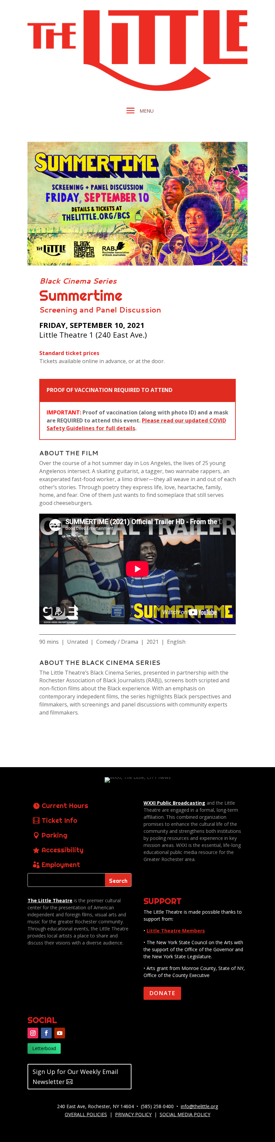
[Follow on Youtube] (59, 1033)
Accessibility (63, 850)
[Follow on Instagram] (33, 1033)
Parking (54, 835)
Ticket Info (59, 820)
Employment (61, 864)
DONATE (162, 993)
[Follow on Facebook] (46, 1033)
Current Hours (65, 805)
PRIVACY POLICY (133, 1114)
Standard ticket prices (69, 353)
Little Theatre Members (176, 930)
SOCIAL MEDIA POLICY (185, 1114)
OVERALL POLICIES (86, 1114)
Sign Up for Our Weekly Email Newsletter (75, 1077)
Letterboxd (44, 1048)
